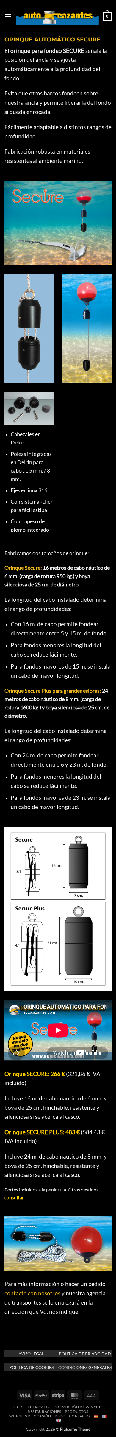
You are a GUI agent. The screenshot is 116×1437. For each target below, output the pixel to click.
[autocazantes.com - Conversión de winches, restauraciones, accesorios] (57, 16)
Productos (76, 1411)
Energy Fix (39, 1407)
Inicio (17, 1407)
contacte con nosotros (32, 1293)
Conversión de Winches (78, 1407)
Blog (60, 1416)
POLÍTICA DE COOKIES (31, 1367)
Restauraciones (44, 1411)
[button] (8, 16)
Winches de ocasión (30, 1416)
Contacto (79, 1416)
